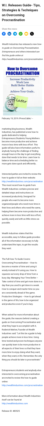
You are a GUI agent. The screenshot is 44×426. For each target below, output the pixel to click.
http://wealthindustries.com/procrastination (22, 181)
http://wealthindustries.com (15, 403)
